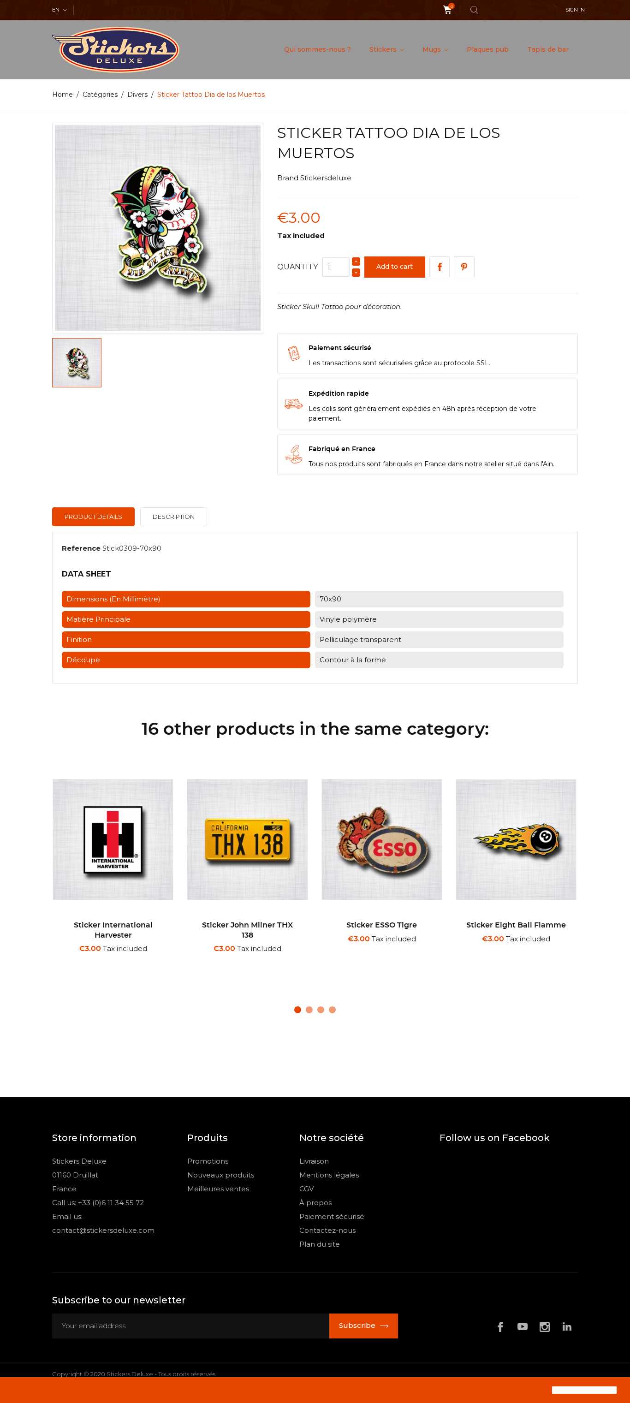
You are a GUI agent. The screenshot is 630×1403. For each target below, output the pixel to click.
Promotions (207, 1161)
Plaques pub (488, 49)
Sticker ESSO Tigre (381, 925)
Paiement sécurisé (331, 1216)
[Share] (439, 266)
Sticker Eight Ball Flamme (516, 925)
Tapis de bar (548, 49)
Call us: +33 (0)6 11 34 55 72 (98, 1202)
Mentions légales (329, 1175)
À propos (315, 1202)
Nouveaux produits (220, 1175)
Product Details (93, 516)
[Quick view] (116, 961)
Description (174, 516)
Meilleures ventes (218, 1188)
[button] (14, 1391)
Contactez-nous (327, 1230)
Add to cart (394, 266)
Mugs (432, 49)
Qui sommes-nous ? (317, 49)
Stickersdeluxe (325, 177)
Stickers (383, 49)
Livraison (314, 1161)
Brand (287, 177)
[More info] (146, 961)
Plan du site (319, 1244)
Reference (81, 548)
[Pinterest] (464, 266)
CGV (306, 1188)
